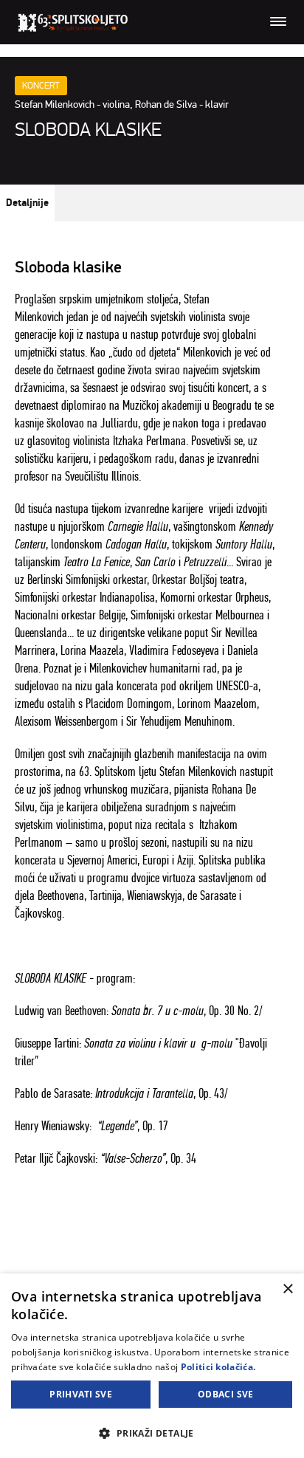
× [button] (287, 1289)
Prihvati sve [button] (80, 1394)
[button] (152, 1432)
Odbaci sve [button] (226, 1394)
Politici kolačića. (218, 1367)
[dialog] (152, 1365)
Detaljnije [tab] (27, 203)
